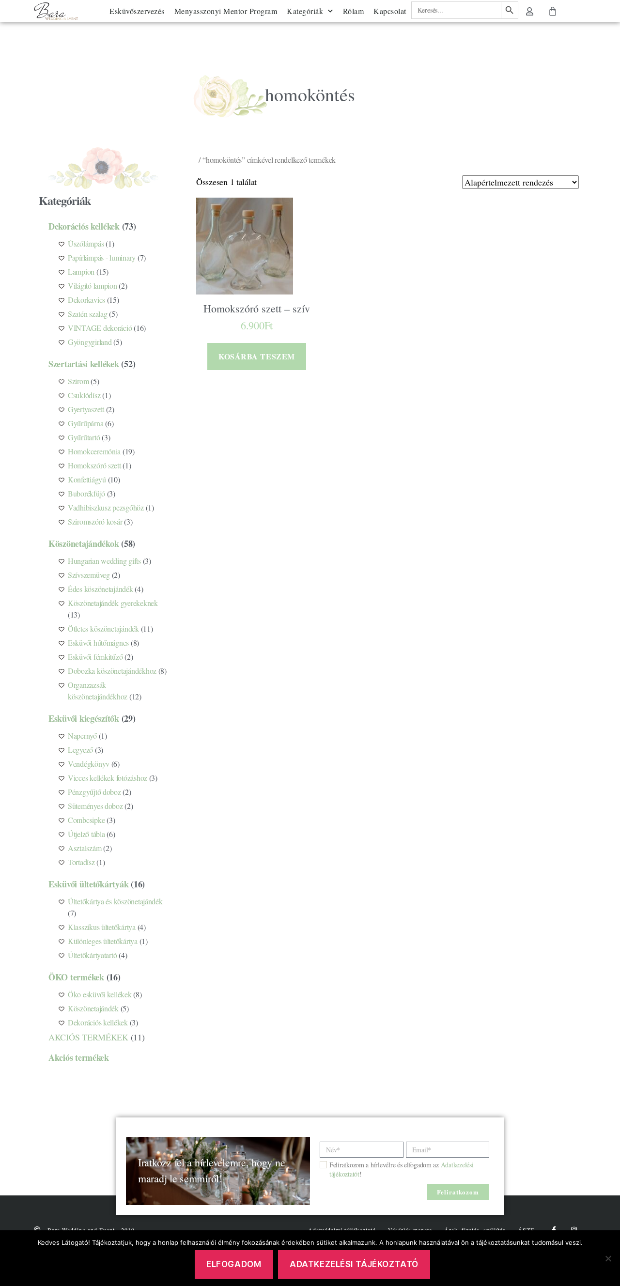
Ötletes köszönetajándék (103, 628)
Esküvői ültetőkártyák (88, 884)
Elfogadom (233, 1264)
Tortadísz (81, 862)
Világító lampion (92, 285)
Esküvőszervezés (137, 11)
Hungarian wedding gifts (104, 561)
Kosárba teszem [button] (256, 356)
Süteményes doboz (95, 806)
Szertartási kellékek (83, 363)
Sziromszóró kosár (95, 521)
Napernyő (82, 735)
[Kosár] (552, 11)
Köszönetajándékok (83, 543)
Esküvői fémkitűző (95, 656)
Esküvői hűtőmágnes (98, 642)
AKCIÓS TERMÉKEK (88, 1037)
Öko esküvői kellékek (100, 994)
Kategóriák (305, 11)
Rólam (353, 11)
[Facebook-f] (553, 1230)
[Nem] (608, 1258)
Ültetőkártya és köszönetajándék (115, 901)
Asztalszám (84, 848)
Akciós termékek (78, 1057)
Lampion (81, 271)
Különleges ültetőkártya (103, 941)
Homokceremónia (94, 451)
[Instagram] (574, 1230)
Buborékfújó (86, 493)
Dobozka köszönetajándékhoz (112, 671)
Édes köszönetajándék (100, 589)
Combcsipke (86, 820)
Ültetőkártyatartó (92, 955)
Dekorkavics (86, 299)
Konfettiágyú (87, 479)
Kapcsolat (389, 11)
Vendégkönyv (88, 764)
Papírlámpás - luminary (102, 257)
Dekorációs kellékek (84, 226)
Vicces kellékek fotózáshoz (107, 778)
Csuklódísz (84, 395)
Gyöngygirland (90, 342)
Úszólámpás (86, 243)
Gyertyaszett (86, 409)
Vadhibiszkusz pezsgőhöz (106, 507)
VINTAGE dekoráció (100, 328)
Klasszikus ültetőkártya (102, 927)
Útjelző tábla (86, 834)
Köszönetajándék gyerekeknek (113, 603)
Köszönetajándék (93, 1008)
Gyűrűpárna (85, 423)
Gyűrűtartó (84, 437)
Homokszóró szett (94, 465)
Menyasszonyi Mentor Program (226, 11)
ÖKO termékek (76, 977)
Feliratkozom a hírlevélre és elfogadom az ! (401, 1169)
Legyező (80, 749)
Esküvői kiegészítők (83, 718)
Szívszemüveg (89, 575)
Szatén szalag (88, 314)
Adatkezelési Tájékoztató (354, 1264)
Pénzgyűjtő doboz (94, 792)
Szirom (78, 381)
